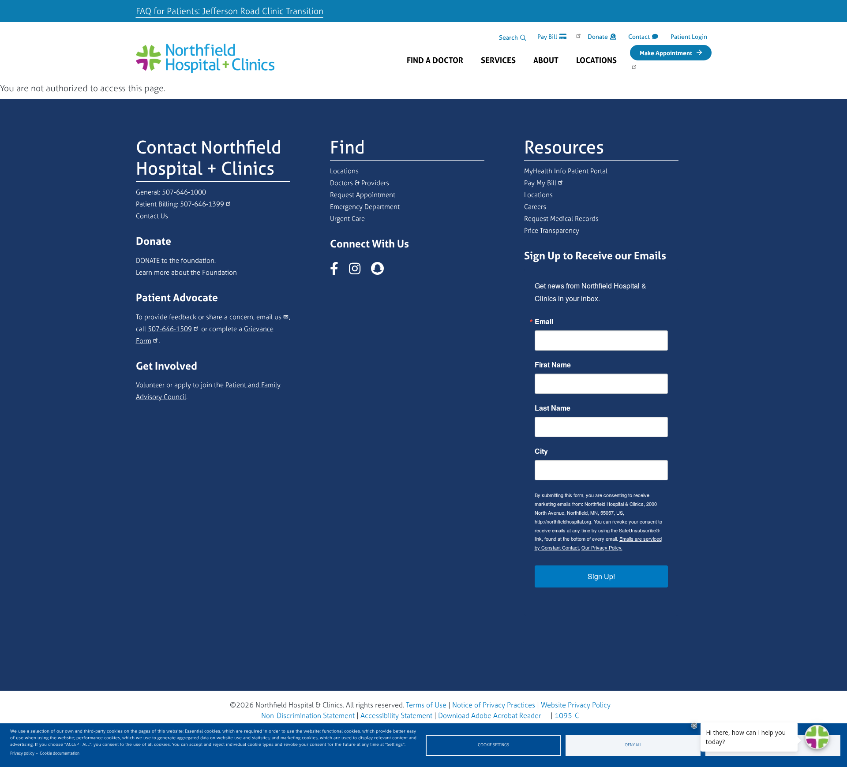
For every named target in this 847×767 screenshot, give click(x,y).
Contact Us (152, 216)
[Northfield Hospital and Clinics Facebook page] (338, 271)
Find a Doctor (435, 60)
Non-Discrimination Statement (308, 715)
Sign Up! (601, 576)
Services (498, 60)
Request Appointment (362, 194)
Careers (535, 206)
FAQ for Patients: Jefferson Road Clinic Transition (229, 11)
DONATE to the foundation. (176, 260)
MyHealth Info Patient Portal (565, 171)
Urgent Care (347, 218)
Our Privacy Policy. (601, 547)
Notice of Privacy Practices (493, 705)
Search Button (523, 38)
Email (544, 321)
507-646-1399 (202, 204)
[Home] (205, 51)
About (545, 60)
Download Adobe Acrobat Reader (489, 715)
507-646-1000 (184, 192)
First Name (553, 364)
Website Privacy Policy (576, 705)
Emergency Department (365, 206)
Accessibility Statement (396, 715)
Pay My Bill (540, 182)
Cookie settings (493, 745)
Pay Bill (547, 36)
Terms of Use (426, 705)
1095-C (567, 715)
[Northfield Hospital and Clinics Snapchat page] (382, 271)
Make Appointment (666, 53)
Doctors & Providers (359, 182)
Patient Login (689, 36)
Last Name (552, 408)
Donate (598, 36)
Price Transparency (551, 230)
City (541, 451)
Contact (639, 36)
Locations (596, 60)
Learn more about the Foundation (186, 272)
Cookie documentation (59, 753)
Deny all (633, 745)
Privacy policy (22, 753)
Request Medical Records (561, 218)
